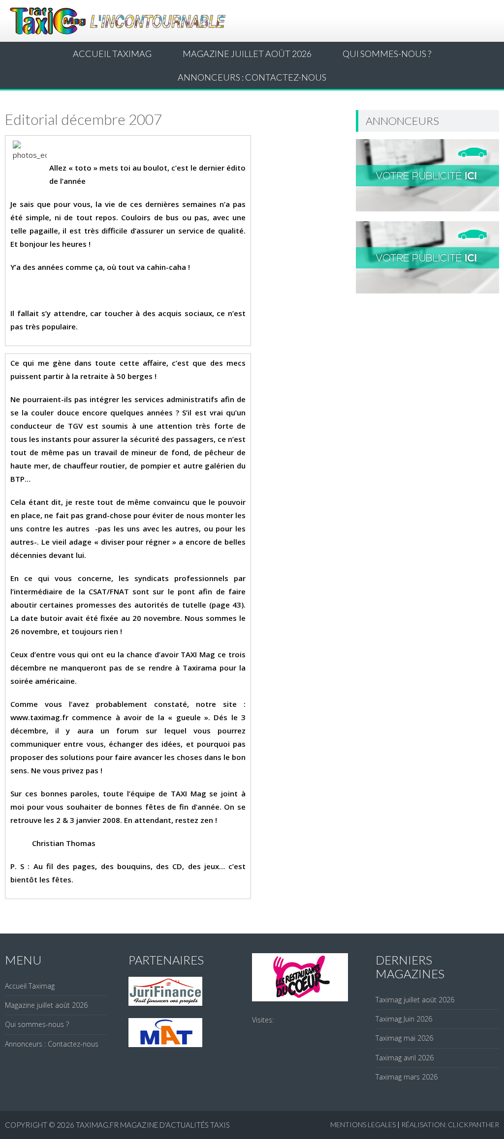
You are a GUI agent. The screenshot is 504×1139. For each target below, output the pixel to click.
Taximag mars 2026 (407, 1076)
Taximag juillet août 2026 (415, 999)
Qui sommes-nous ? (387, 53)
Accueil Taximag (112, 53)
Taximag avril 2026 (405, 1057)
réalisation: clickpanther (450, 1124)
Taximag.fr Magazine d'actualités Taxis (153, 1124)
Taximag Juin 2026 (404, 1018)
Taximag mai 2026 (404, 1038)
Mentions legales (363, 1124)
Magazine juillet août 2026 (247, 53)
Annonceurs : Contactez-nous (252, 77)
